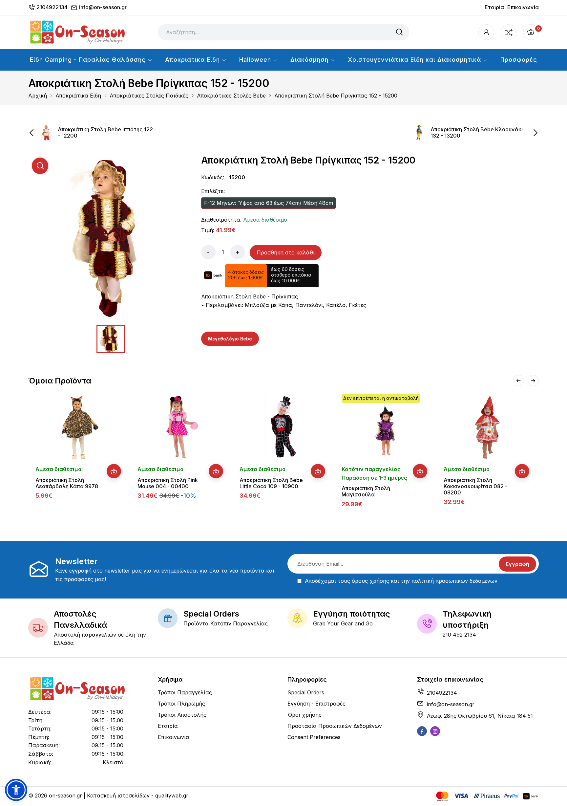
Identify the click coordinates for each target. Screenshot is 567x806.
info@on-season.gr (103, 7)
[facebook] (422, 731)
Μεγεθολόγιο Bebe (230, 338)
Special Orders (305, 692)
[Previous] (518, 380)
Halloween (256, 59)
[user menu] (486, 32)
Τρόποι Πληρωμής (181, 703)
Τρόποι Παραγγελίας (185, 692)
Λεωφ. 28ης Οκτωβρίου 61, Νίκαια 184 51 (480, 715)
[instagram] (435, 731)
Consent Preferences (314, 737)
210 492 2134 (459, 634)
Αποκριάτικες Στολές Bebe (231, 95)
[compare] (508, 32)
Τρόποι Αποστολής (182, 714)
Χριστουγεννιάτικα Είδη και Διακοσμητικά (415, 59)
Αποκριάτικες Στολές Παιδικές (149, 95)
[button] (16, 789)
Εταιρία (494, 7)
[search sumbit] (399, 32)
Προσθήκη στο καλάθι (286, 252)
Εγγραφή (517, 564)
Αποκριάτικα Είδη (193, 59)
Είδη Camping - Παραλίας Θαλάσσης (89, 59)
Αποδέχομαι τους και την (401, 580)
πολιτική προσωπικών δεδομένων (454, 580)
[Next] (533, 380)
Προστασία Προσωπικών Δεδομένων (334, 726)
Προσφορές (518, 59)
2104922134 (52, 7)
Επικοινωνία (523, 7)
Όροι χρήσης (304, 714)
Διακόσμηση (310, 59)
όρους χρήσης (370, 580)
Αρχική (37, 95)
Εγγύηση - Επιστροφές (316, 703)
